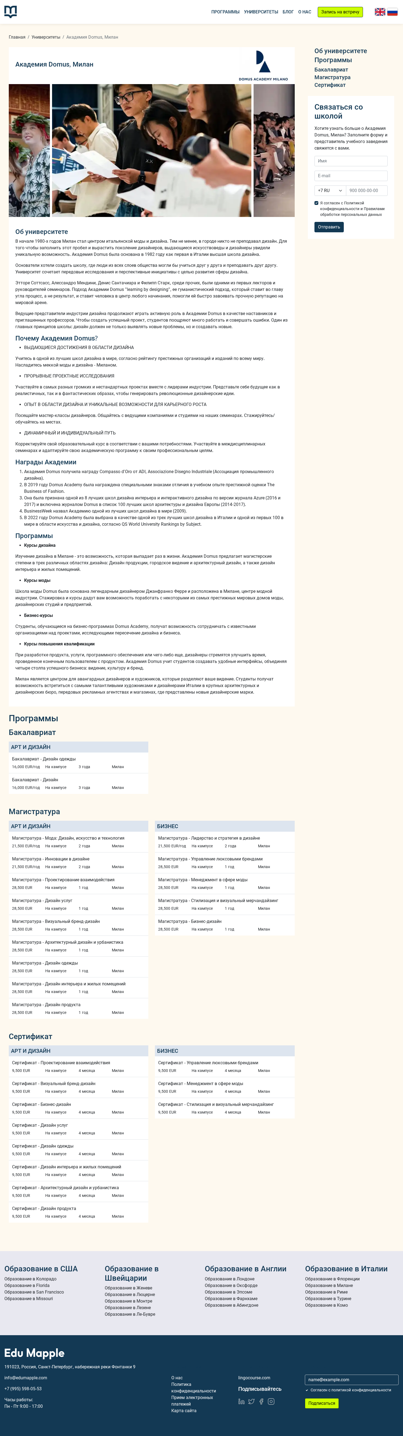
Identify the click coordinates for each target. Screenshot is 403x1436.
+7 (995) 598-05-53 (23, 1388)
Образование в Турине (328, 1298)
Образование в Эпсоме (228, 1292)
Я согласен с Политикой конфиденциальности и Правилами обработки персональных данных (352, 209)
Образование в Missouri (28, 1298)
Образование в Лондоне (229, 1278)
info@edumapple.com (25, 1377)
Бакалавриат (331, 69)
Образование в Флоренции (332, 1278)
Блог (288, 12)
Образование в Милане (329, 1285)
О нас (304, 12)
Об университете (340, 51)
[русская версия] (392, 12)
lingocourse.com (254, 1377)
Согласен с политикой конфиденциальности (351, 1390)
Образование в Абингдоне (231, 1305)
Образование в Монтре (128, 1301)
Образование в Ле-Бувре (130, 1314)
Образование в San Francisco (34, 1292)
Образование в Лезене (128, 1307)
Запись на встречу (340, 12)
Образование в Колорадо (30, 1278)
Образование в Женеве (128, 1288)
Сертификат (330, 85)
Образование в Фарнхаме (231, 1298)
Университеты (261, 12)
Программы (225, 12)
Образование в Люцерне (130, 1294)
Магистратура (332, 77)
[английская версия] (380, 12)
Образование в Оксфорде (231, 1285)
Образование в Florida (27, 1285)
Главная (17, 37)
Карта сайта (184, 1410)
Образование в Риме (326, 1292)
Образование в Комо (326, 1305)
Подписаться (321, 1403)
